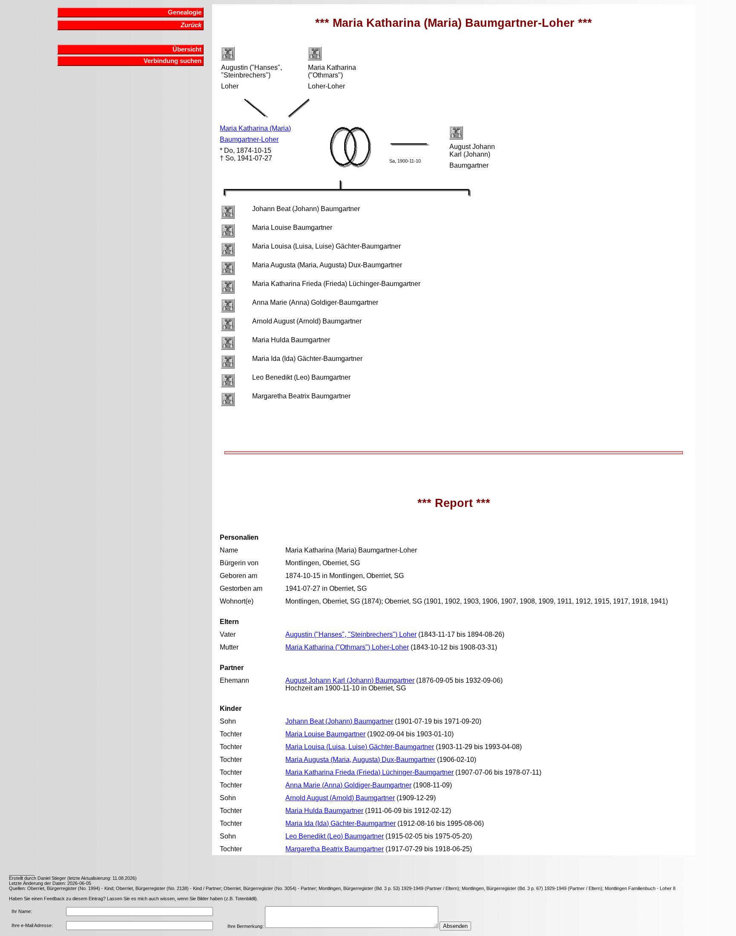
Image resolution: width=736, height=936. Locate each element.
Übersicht (186, 49)
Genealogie (184, 12)
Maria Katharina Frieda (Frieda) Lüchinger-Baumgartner (369, 772)
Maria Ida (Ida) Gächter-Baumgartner (340, 823)
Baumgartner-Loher (249, 139)
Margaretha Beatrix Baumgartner (334, 849)
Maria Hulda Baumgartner (324, 810)
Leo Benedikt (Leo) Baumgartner (334, 836)
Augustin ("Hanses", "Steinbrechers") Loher (351, 634)
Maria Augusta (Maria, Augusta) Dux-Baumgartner (360, 759)
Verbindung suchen (172, 60)
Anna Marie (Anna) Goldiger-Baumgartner (348, 785)
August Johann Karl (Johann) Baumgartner (349, 680)
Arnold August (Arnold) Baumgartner (340, 797)
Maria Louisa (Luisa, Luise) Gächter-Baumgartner (359, 746)
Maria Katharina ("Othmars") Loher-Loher (347, 647)
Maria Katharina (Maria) (255, 128)
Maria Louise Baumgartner (325, 734)
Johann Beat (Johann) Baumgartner (339, 721)
